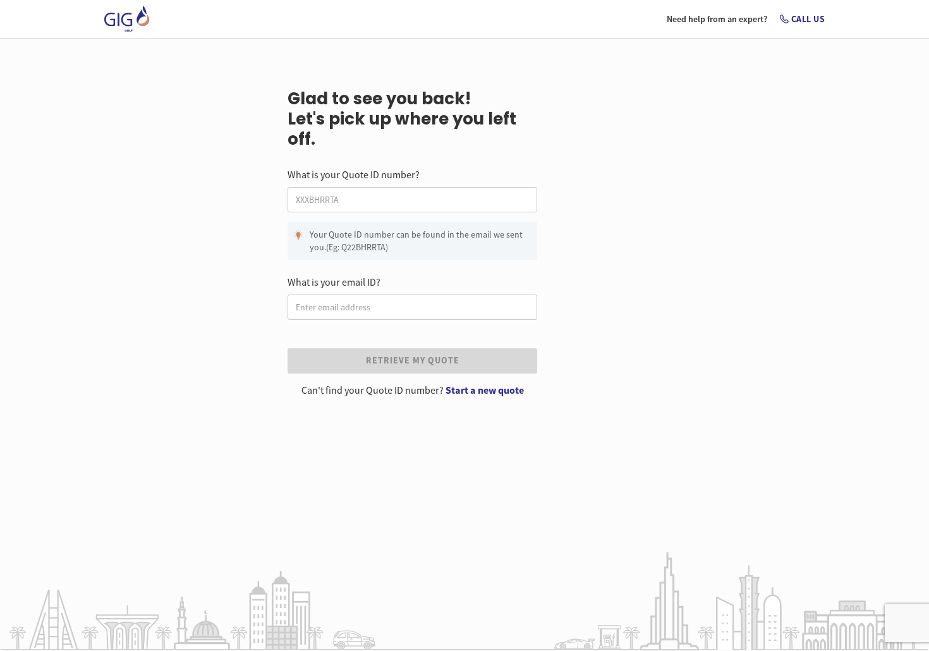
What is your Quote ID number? (354, 174)
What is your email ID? (334, 282)
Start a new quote (485, 390)
